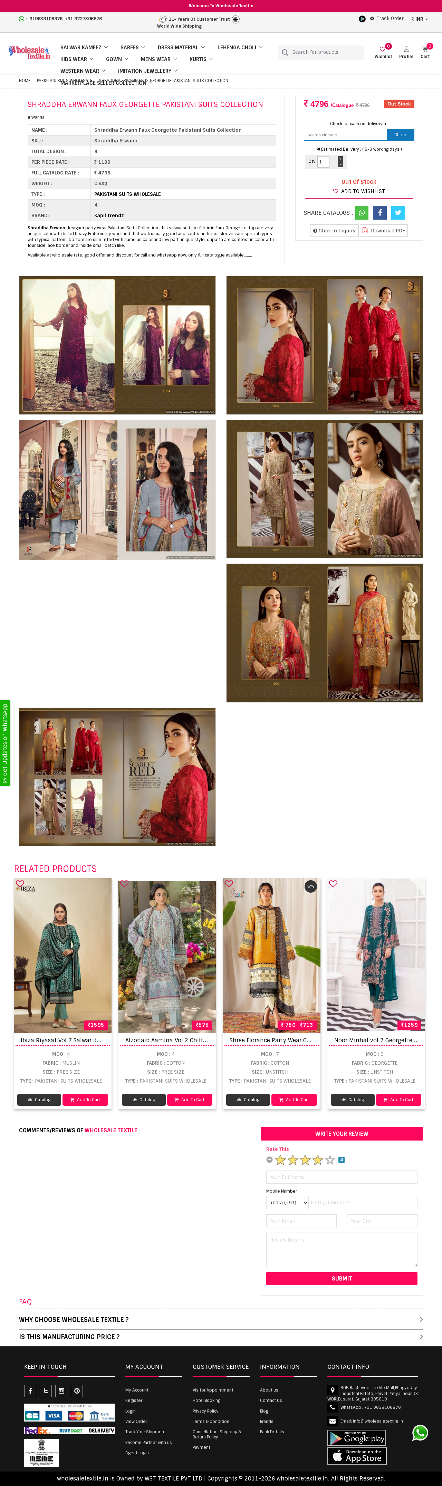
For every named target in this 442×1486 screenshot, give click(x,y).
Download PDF (387, 231)
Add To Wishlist (362, 191)
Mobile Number (281, 1191)
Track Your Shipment (145, 1432)
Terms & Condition (211, 1421)
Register (133, 1400)
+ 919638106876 (44, 19)
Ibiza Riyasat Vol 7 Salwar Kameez (68, 1040)
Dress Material (178, 47)
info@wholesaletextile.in (378, 1421)
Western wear (79, 71)
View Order (136, 1421)
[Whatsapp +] (361, 213)
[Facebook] (380, 213)
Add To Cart (88, 1100)
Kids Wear (73, 59)
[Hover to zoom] (117, 345)
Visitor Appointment (213, 1390)
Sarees (130, 47)
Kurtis (198, 59)
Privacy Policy (206, 1411)
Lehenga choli (237, 47)
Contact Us (271, 1400)
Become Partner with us (148, 1442)
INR (419, 19)
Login (130, 1411)
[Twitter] (398, 213)
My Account (136, 1390)
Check (400, 135)
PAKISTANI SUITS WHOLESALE (127, 194)
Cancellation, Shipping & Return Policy (217, 1434)
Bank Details (272, 1432)
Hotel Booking (206, 1400)
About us (269, 1390)
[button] (406, 53)
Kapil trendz (109, 215)
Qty (312, 161)
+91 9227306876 (83, 19)
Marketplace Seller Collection (103, 83)
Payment (201, 1447)
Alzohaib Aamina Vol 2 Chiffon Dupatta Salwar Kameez (201, 1040)
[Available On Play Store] (362, 18)
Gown (114, 59)
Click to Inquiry (336, 231)
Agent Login (137, 1453)
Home (24, 80)
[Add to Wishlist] (20, 884)
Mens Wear (156, 59)
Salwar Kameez (81, 47)
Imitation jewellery (144, 71)
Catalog (42, 1100)
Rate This (277, 1149)
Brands (266, 1421)
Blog (264, 1411)
